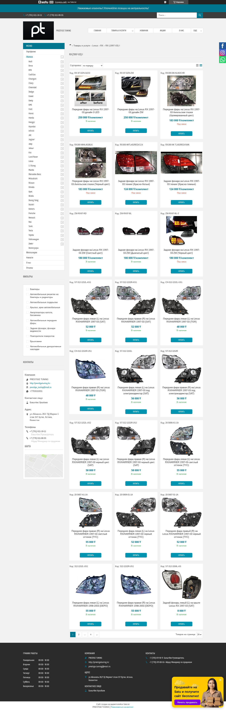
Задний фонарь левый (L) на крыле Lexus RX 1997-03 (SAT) (181, 604)
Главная (97, 30)
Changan (32, 79)
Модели (29, 57)
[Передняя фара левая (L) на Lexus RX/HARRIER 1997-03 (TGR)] (181, 300)
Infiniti (31, 131)
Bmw (31, 66)
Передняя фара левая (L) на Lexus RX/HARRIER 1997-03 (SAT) (90, 320)
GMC (30, 105)
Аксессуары (34, 248)
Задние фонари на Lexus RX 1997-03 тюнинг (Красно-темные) (181, 182)
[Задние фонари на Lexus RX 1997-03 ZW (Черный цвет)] (181, 231)
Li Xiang (32, 165)
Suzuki (31, 204)
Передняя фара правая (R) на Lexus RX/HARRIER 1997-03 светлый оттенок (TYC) (90, 534)
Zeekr (31, 244)
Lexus (95, 45)
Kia (30, 152)
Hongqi (32, 122)
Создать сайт (61, 2)
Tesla (31, 230)
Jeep (30, 144)
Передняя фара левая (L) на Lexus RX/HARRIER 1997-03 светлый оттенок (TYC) (181, 462)
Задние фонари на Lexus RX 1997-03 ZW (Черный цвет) (181, 251)
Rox (30, 222)
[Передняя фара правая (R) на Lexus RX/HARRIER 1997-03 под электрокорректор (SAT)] (181, 369)
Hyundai (32, 126)
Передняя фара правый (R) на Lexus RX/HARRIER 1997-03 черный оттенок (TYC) (181, 534)
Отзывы (29, 268)
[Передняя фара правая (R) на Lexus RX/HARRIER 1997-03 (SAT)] (136, 300)
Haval (31, 113)
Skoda (31, 196)
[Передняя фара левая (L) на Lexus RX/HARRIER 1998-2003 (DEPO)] (90, 584)
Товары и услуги (118, 30)
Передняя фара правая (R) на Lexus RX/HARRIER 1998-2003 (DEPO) (136, 604)
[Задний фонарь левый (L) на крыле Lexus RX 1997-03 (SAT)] (181, 584)
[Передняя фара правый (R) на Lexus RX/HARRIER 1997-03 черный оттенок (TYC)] (181, 512)
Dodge (31, 92)
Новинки (144, 30)
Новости (29, 258)
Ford (30, 109)
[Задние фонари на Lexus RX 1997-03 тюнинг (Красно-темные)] (181, 162)
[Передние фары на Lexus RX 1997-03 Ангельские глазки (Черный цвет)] (90, 162)
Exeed (31, 96)
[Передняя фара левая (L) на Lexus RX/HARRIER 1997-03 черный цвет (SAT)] (90, 440)
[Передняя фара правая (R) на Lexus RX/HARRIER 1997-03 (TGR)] (90, 369)
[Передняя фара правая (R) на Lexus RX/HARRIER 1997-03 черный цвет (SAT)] (136, 440)
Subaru (32, 209)
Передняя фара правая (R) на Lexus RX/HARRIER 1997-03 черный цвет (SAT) (136, 462)
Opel (30, 192)
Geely (31, 100)
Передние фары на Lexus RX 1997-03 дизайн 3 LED (90, 111)
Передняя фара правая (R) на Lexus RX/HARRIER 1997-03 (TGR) (90, 389)
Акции (163, 30)
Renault (32, 218)
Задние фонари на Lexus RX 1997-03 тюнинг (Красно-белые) (136, 182)
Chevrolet (32, 87)
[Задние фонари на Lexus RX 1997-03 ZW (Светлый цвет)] (90, 231)
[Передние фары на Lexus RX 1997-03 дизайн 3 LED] (90, 91)
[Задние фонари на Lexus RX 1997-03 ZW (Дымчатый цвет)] (136, 231)
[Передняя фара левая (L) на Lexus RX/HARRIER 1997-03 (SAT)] (90, 300)
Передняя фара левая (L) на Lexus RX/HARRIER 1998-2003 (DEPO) (90, 604)
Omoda (31, 187)
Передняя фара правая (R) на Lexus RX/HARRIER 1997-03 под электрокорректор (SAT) (181, 390)
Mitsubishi (33, 178)
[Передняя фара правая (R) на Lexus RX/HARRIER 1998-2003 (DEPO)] (136, 584)
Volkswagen (34, 239)
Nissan (31, 183)
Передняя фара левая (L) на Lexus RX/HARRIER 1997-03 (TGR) (181, 320)
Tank (31, 226)
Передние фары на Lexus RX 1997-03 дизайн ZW (136, 111)
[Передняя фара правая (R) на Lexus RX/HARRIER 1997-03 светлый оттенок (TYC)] (90, 512)
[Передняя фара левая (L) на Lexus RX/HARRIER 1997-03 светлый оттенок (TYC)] (181, 440)
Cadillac (32, 74)
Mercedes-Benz (35, 174)
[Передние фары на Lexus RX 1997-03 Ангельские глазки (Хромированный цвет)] (181, 91)
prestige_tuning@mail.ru (40, 387)
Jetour (31, 148)
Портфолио (31, 51)
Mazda (31, 170)
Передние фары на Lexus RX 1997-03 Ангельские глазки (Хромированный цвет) (181, 112)
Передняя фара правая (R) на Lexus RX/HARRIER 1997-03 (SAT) (136, 320)
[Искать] (200, 15)
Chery (31, 83)
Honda (31, 118)
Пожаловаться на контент (122, 707)
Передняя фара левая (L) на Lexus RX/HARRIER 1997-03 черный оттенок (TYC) (136, 534)
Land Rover (33, 157)
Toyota (31, 235)
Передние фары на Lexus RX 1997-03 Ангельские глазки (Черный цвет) (90, 182)
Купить (90, 131)
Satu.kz (126, 704)
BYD (30, 70)
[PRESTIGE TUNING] (38, 30)
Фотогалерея (31, 252)
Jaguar (32, 139)
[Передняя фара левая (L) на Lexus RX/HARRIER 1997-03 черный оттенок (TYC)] (136, 512)
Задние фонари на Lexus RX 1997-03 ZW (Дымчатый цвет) (136, 251)
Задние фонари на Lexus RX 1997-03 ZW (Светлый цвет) (90, 251)
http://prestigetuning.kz (40, 383)
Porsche (32, 213)
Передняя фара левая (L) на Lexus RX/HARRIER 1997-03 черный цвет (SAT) (90, 462)
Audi (30, 61)
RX (101, 45)
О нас (181, 30)
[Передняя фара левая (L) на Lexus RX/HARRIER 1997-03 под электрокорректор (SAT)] (136, 369)
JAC (30, 135)
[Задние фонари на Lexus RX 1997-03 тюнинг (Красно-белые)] (136, 162)
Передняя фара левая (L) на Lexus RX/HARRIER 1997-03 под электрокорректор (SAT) (136, 390)
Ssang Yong (33, 200)
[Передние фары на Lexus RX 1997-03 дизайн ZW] (136, 91)
